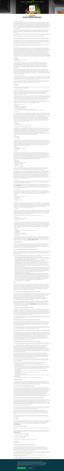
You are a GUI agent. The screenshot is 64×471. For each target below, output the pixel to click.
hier (45, 370)
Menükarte (23, 1)
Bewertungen (29, 1)
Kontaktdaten (35, 1)
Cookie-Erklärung (19, 185)
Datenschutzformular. (17, 432)
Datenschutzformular (33, 303)
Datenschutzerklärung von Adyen (33, 239)
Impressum (42, 1)
